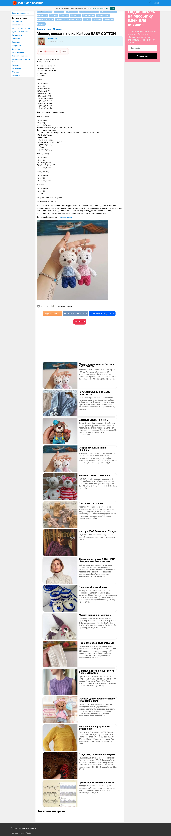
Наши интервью (18, 52)
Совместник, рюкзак (20, 56)
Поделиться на (102, 313)
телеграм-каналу (65, 217)
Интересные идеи (19, 18)
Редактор (52, 39)
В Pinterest (79, 321)
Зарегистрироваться (20, 13)
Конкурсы (16, 75)
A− (41, 51)
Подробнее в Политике (100, 8)
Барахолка (16, 42)
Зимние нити (17, 35)
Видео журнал (17, 25)
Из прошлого (17, 45)
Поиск (156, 3)
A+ (57, 51)
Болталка (16, 39)
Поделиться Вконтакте (75, 313)
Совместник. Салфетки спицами (21, 60)
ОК (113, 8)
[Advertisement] (58, 346)
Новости (15, 65)
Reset (64, 51)
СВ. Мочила (16, 68)
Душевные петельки (20, 32)
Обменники (16, 72)
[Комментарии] (46, 306)
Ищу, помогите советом (21, 28)
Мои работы (17, 21)
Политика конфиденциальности (23, 828)
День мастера (17, 49)
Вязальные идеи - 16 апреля (49, 29)
